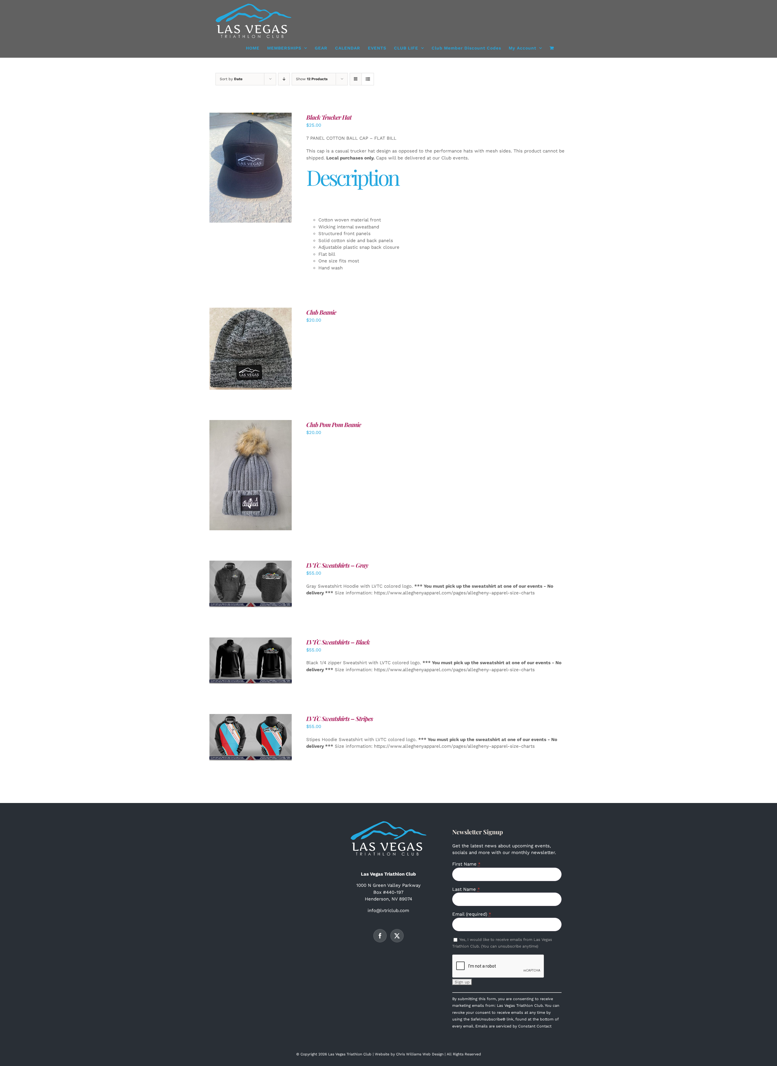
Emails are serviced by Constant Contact (513, 1026)
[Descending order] (284, 79)
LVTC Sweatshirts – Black (338, 642)
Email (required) (471, 914)
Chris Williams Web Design (419, 1054)
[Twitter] (397, 935)
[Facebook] (380, 935)
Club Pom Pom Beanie (333, 424)
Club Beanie (321, 312)
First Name (466, 864)
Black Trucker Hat (328, 117)
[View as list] (368, 79)
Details (269, 169)
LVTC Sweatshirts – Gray (337, 565)
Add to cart (237, 169)
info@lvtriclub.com (388, 910)
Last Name (466, 889)
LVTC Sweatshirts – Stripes (339, 718)
